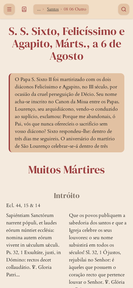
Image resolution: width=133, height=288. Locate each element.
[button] (24, 9)
